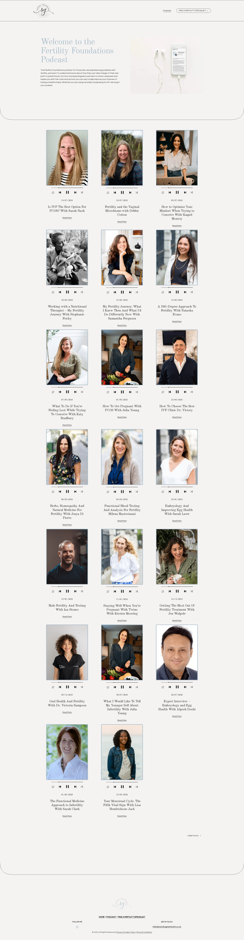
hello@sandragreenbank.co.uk (167, 927)
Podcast (167, 11)
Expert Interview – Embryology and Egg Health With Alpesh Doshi (176, 705)
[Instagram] (77, 927)
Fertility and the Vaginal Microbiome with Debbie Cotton (122, 211)
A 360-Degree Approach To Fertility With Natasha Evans (177, 310)
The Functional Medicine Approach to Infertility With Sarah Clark (67, 805)
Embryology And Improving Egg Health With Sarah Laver (177, 510)
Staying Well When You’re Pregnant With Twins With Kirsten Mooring (122, 609)
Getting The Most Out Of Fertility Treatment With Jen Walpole (176, 609)
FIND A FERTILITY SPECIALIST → (193, 11)
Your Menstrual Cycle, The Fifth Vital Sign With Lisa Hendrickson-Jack (122, 805)
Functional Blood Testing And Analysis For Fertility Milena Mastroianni (122, 510)
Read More (67, 218)
